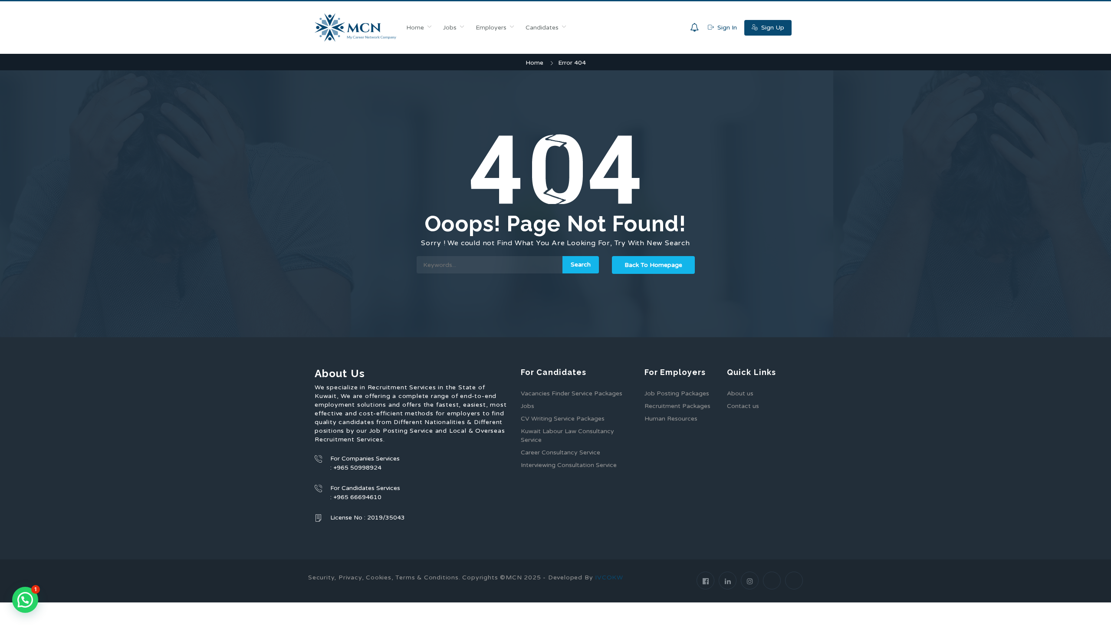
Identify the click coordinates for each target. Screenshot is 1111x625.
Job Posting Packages (676, 393)
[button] (25, 600)
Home (415, 27)
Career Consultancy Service (560, 452)
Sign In (726, 27)
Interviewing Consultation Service (569, 465)
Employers (491, 27)
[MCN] (356, 27)
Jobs (450, 27)
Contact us (743, 406)
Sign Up (771, 27)
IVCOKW (609, 577)
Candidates (542, 27)
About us (740, 393)
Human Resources (670, 418)
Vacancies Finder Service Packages (571, 393)
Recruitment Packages (677, 406)
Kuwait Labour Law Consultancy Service (567, 436)
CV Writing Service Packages (563, 418)
